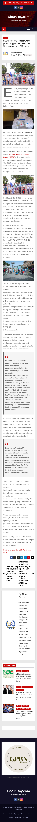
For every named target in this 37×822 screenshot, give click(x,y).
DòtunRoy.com (18, 17)
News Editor (17, 52)
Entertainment (27, 687)
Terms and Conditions (21, 817)
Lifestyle (20, 689)
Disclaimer (31, 814)
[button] (33, 29)
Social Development (23, 708)
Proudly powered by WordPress (12, 807)
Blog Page (16, 814)
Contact (23, 814)
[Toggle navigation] (28, 29)
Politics (25, 671)
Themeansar (18, 809)
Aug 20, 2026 (21, 678)
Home (5, 814)
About (10, 814)
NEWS (5, 38)
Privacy (11, 817)
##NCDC (28, 55)
